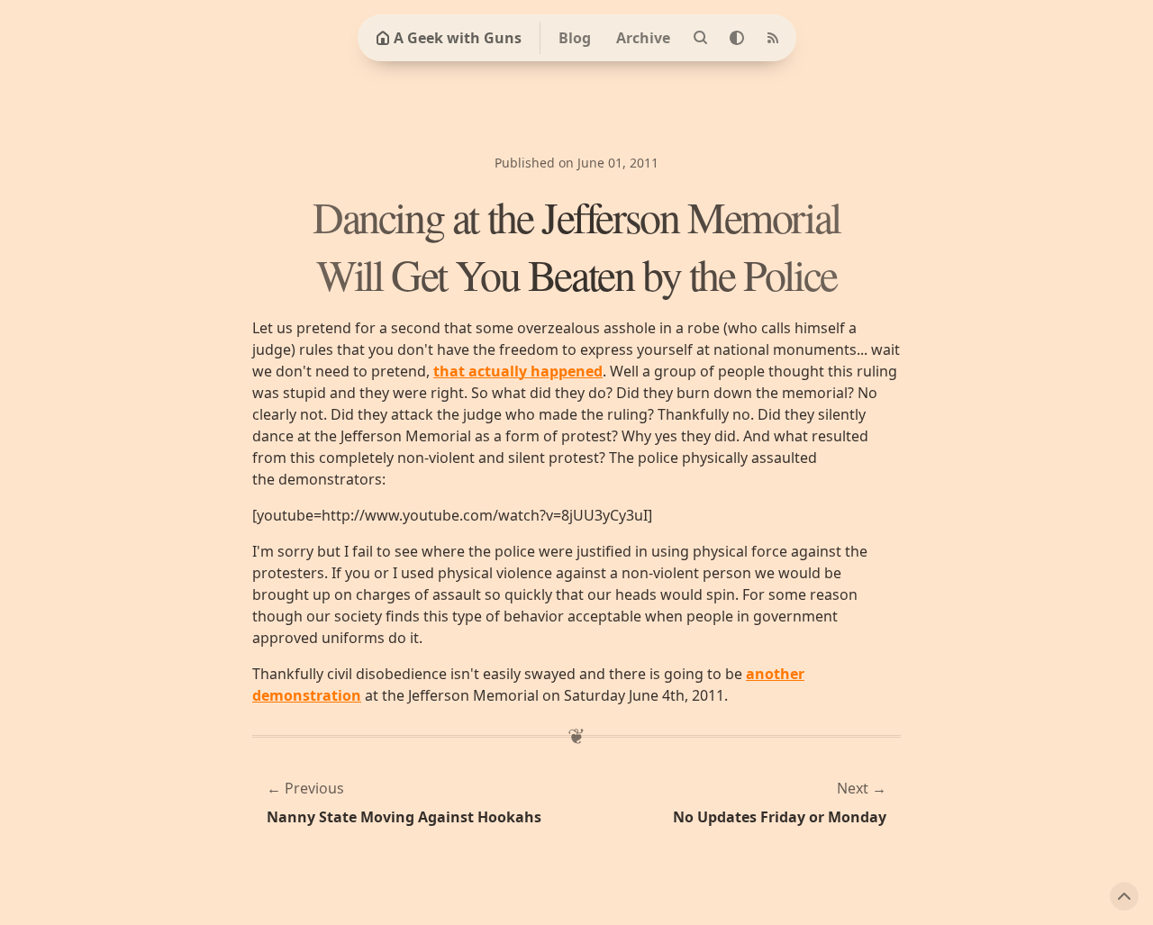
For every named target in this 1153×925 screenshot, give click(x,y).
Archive (643, 38)
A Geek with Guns (458, 38)
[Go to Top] (1124, 896)
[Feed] (773, 38)
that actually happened (518, 371)
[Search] (701, 38)
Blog (574, 38)
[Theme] (737, 38)
